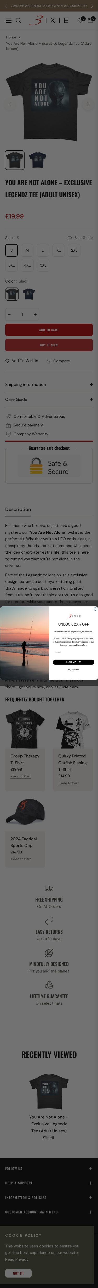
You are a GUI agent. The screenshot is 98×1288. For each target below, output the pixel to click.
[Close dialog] (95, 609)
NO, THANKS (73, 670)
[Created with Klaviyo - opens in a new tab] (49, 681)
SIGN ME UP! (73, 662)
